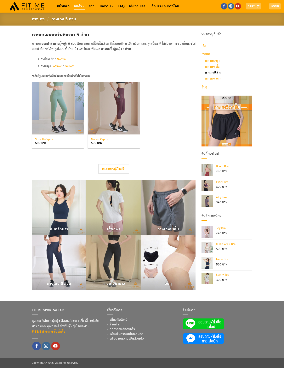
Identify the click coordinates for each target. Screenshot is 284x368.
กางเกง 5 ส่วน (213, 72)
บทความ (105, 6)
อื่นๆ (204, 87)
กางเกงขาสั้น (212, 66)
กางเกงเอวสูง (212, 60)
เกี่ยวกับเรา (137, 6)
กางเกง (38, 19)
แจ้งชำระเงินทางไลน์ (164, 6)
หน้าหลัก (63, 6)
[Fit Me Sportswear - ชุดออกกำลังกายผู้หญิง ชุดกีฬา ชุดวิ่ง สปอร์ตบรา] (27, 6)
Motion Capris (99, 139)
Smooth (69, 66)
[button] (253, 6)
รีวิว (91, 6)
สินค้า (78, 6)
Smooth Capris (44, 139)
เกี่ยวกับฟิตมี (119, 319)
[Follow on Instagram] (231, 6)
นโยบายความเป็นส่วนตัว (127, 338)
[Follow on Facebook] (224, 6)
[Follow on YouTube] (238, 6)
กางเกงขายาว (212, 78)
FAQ (121, 6)
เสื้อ (204, 46)
